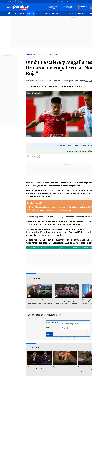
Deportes (30, 13)
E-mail (48, 327)
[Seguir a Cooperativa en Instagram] (21, 1)
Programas (82, 13)
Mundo (47, 13)
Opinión (55, 13)
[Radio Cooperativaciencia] (67, 7)
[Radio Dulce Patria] (53, 7)
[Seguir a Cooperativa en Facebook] (16, 1)
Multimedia (72, 13)
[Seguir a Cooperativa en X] (19, 1)
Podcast (63, 13)
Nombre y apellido (52, 323)
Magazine (21, 13)
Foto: (29, 93)
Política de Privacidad (68, 338)
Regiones (39, 13)
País (14, 13)
